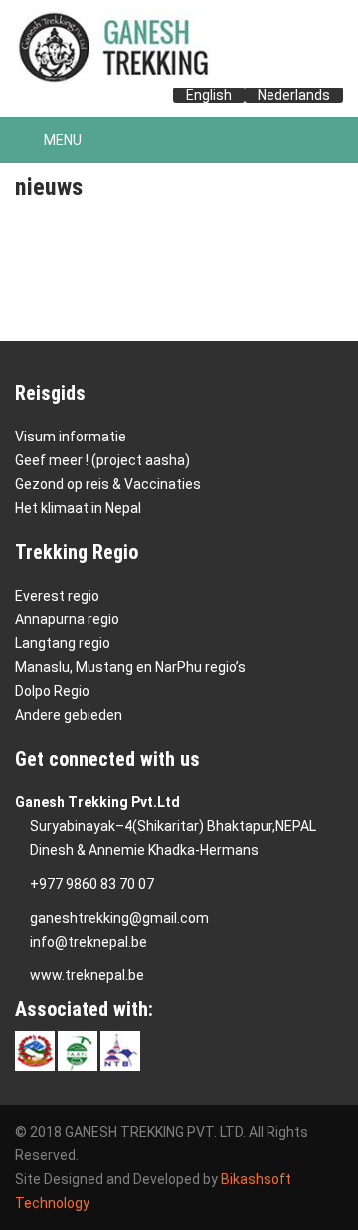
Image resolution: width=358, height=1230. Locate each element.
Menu (61, 140)
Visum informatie (70, 436)
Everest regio (57, 596)
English (209, 95)
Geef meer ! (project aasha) (102, 460)
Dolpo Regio (52, 691)
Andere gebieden (68, 715)
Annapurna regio (67, 619)
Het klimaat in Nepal (78, 508)
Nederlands (294, 95)
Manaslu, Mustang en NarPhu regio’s (130, 667)
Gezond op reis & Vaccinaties (108, 484)
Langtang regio (62, 643)
